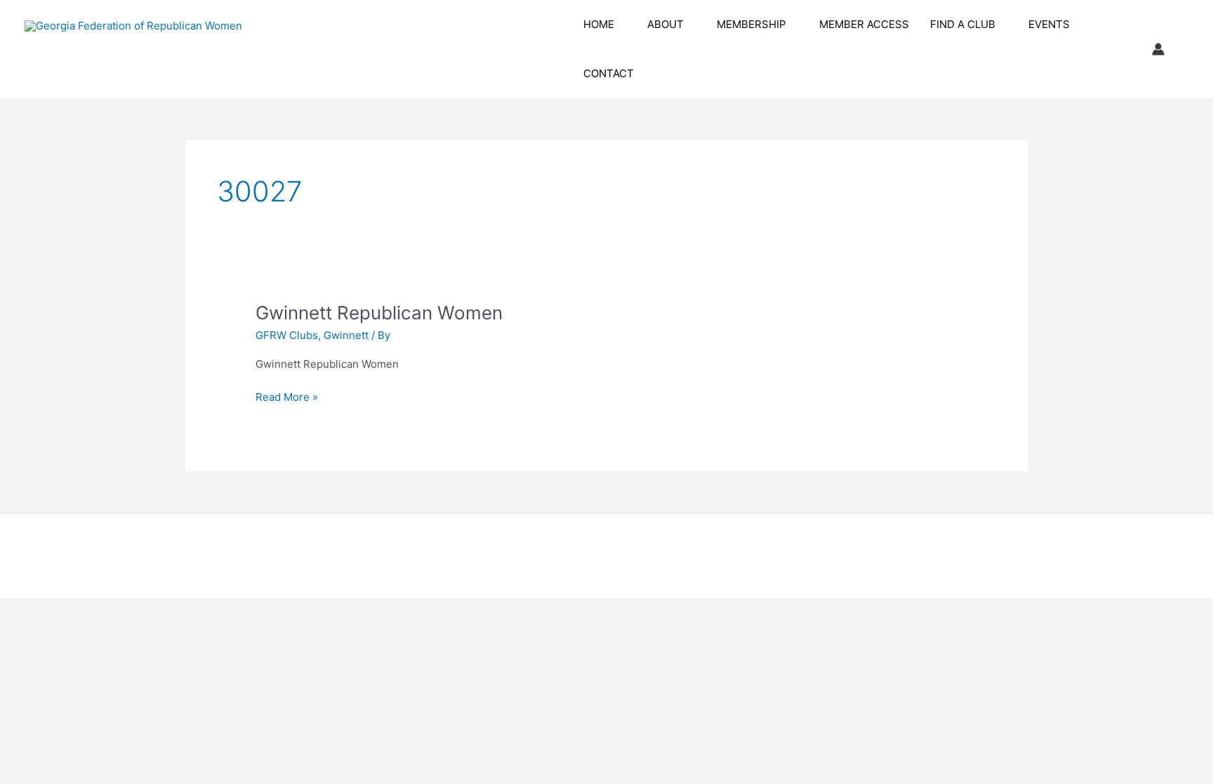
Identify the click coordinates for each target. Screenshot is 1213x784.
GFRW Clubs (287, 335)
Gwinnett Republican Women (379, 313)
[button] (620, 24)
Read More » (287, 398)
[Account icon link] (1158, 49)
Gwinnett (346, 335)
